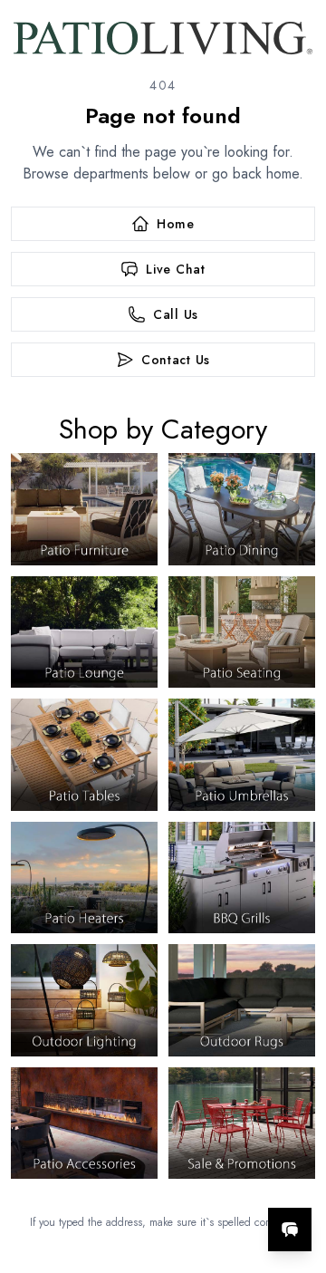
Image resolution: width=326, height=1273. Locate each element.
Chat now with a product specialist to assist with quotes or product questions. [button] (188, 1182)
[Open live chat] (290, 1229)
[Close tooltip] (297, 1174)
